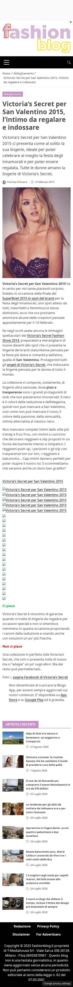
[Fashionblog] (36, 38)
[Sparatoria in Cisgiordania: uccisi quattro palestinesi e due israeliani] (13, 832)
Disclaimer (21, 934)
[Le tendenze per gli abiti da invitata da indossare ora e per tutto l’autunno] (13, 809)
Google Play (34, 700)
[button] (69, 62)
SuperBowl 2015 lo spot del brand (28, 298)
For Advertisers (48, 934)
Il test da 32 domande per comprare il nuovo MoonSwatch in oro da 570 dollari (48, 784)
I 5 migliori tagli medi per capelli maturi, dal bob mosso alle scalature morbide (47, 879)
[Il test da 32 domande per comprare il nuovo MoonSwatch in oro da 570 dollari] (13, 785)
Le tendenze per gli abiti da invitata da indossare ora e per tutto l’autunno (46, 808)
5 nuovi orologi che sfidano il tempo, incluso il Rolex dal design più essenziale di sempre (47, 902)
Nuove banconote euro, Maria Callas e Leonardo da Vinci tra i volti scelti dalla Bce (46, 855)
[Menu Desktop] (6, 62)
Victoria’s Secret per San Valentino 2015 (32, 481)
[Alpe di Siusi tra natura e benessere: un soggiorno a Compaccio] (13, 738)
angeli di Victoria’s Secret (26, 364)
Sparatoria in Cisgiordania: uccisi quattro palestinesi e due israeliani (47, 831)
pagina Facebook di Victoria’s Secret (40, 677)
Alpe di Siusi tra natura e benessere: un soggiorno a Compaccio (43, 737)
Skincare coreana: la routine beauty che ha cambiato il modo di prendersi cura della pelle (47, 761)
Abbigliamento (12, 94)
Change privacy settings (57, 983)
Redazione (22, 926)
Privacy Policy (48, 926)
